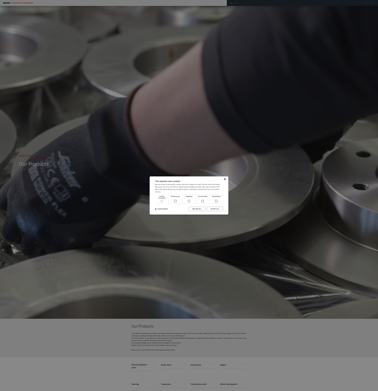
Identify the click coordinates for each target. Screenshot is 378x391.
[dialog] (189, 195)
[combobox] (225, 179)
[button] (161, 209)
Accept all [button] (215, 209)
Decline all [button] (197, 209)
